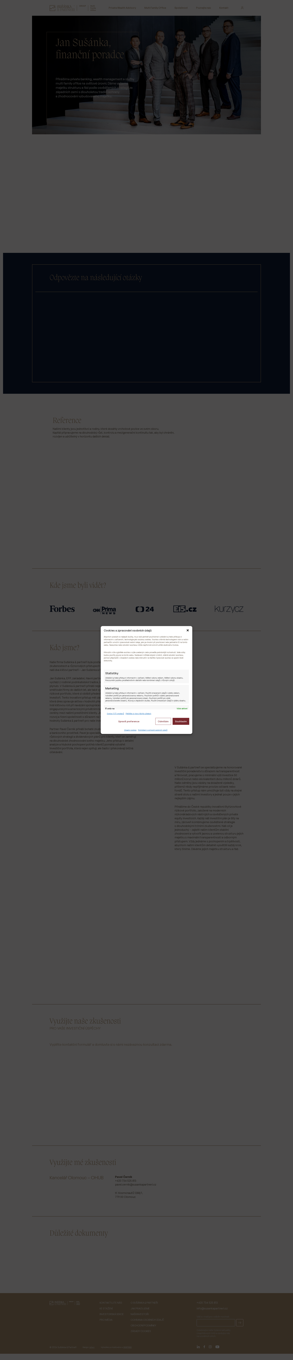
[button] (187, 630)
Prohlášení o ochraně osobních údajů (152, 730)
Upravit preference (128, 721)
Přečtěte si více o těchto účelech (138, 713)
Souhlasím (181, 721)
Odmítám (163, 721)
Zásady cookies (130, 730)
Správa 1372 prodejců (115, 713)
